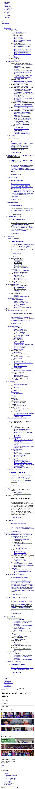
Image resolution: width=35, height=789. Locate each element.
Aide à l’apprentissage (20, 301)
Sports (9, 488)
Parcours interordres (12, 177)
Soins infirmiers (18, 127)
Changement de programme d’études (24, 446)
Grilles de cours (18, 447)
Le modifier (17, 437)
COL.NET (7, 15)
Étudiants (6, 309)
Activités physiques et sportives (22, 494)
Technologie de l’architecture (22, 90)
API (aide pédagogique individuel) (23, 440)
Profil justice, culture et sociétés (22, 51)
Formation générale (12, 202)
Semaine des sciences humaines (22, 415)
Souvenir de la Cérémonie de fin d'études (12, 748)
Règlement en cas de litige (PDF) (23, 467)
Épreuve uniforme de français (22, 461)
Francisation (14, 568)
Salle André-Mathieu (19, 639)
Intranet (6, 18)
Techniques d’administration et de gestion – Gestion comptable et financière (23, 72)
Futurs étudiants (8, 236)
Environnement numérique (21, 376)
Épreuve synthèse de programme (23, 463)
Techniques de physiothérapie (22, 133)
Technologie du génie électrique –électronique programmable (22, 123)
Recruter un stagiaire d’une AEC (16, 574)
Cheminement (14, 438)
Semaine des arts (18, 416)
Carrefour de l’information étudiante (17, 310)
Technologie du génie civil (21, 101)
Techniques (17, 261)
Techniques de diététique (21, 132)
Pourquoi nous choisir (20, 553)
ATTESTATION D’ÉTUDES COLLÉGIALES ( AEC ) (19, 536)
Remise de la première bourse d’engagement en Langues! (16, 730)
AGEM (16, 379)
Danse (16, 57)
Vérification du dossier (20, 456)
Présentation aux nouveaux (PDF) (23, 432)
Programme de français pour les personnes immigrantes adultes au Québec (23, 571)
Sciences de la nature (19, 32)
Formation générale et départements (23, 267)
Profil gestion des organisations (22, 54)
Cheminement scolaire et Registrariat (17, 418)
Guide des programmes (20, 279)
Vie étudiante (11, 381)
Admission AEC (18, 540)
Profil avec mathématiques (21, 52)
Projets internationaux (20, 289)
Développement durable (10, 775)
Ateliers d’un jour (19, 276)
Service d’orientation (19, 341)
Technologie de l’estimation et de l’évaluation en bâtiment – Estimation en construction (24, 93)
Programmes (7, 28)
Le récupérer (17, 435)
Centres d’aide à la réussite (21, 302)
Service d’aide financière (21, 304)
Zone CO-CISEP (19, 278)
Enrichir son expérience (13, 284)
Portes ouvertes (18, 275)
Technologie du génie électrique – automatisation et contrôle (23, 120)
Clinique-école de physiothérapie (23, 621)
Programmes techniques (13, 61)
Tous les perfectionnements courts (23, 543)
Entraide (16, 387)
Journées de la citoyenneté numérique (24, 413)
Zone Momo (7, 9)
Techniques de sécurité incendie (22, 89)
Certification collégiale (17, 546)
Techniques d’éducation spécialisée (23, 106)
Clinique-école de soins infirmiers (23, 625)
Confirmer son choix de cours (22, 429)
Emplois (6, 773)
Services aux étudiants (13, 298)
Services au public (9, 616)
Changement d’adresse (20, 460)
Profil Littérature (18, 38)
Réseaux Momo (18, 349)
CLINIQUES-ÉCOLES (17, 619)
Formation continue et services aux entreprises (16, 533)
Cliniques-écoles (11, 652)
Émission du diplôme (20, 455)
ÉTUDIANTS (15, 562)
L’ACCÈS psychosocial (20, 305)
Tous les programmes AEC (21, 539)
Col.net (3, 23)
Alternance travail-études (21, 290)
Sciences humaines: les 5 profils (22, 44)
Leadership (17, 399)
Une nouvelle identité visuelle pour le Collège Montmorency (17, 742)
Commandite (17, 452)
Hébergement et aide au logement (23, 307)
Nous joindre (7, 13)
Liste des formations (19, 551)
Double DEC (11, 135)
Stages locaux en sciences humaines (23, 344)
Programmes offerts (19, 559)
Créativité (13, 395)
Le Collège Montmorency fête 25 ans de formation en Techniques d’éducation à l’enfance (15, 754)
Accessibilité (7, 781)
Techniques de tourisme (20, 78)
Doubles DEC (18, 263)
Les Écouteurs (18, 338)
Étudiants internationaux (20, 272)
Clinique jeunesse (19, 361)
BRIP (5, 776)
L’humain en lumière (19, 283)
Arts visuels (17, 60)
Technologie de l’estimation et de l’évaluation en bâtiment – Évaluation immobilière (24, 98)
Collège (6, 3)
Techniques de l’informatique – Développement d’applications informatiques (22, 113)
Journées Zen (17, 410)
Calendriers (7, 2)
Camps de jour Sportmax (21, 636)
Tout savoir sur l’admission (21, 270)
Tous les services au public (14, 618)
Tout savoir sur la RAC (20, 560)
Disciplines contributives (14, 216)
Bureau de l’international (10, 779)
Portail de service (8, 8)
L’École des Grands (19, 402)
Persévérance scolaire (20, 346)
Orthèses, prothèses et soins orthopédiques (21, 129)
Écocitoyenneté (15, 392)
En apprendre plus (16, 152)
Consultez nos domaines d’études (23, 563)
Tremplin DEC (18, 264)
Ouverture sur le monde (20, 384)
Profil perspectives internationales (23, 49)
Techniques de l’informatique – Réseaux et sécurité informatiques (23, 117)
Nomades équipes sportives (21, 296)
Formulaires (17, 566)
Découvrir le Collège (13, 256)
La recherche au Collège (10, 778)
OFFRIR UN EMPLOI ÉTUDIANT (17, 597)
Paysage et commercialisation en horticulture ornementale (23, 82)
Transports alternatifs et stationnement (20, 366)
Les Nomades (18, 492)
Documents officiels (16, 449)
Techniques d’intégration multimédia (24, 109)
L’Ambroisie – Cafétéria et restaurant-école (21, 643)
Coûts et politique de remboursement (24, 565)
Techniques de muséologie (21, 86)
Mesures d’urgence (9, 783)
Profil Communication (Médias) (22, 40)
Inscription (17, 545)
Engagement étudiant (20, 287)
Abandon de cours (19, 441)
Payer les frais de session (21, 430)
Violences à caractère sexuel (21, 335)
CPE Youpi (17, 635)
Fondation (7, 11)
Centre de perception (19, 347)
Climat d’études (18, 337)
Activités (16, 295)
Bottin (2, 765)
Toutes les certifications (20, 548)
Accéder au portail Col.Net (21, 427)
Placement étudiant (19, 343)
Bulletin (16, 450)
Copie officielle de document (22, 453)
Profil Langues (18, 41)
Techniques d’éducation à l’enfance (23, 104)
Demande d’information (20, 554)
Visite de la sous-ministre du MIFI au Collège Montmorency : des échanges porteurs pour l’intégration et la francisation (17, 716)
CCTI (5, 5)
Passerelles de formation (20, 266)
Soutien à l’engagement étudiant (22, 409)
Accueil (3, 689)
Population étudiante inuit (14, 520)
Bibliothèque (7, 6)
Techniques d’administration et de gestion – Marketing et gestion (23, 76)
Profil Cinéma (18, 37)
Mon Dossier (7, 784)
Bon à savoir (14, 458)
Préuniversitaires (11, 29)
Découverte (17, 390)
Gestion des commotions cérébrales (23, 363)
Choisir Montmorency (13, 238)
